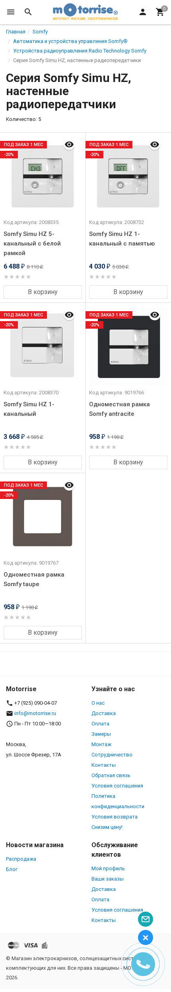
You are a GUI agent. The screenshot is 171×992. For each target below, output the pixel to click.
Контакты (103, 765)
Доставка (103, 713)
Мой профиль (108, 868)
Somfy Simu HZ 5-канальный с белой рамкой (32, 243)
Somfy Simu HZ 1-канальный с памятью (122, 238)
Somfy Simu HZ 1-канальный (29, 409)
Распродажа (21, 859)
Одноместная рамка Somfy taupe (34, 579)
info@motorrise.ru (35, 713)
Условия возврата (114, 817)
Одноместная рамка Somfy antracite (119, 409)
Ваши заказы (107, 879)
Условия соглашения (117, 786)
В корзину (43, 292)
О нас (98, 703)
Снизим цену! (106, 827)
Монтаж (101, 744)
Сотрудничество (111, 755)
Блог (11, 869)
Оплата (100, 724)
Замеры (101, 734)
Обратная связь (110, 775)
